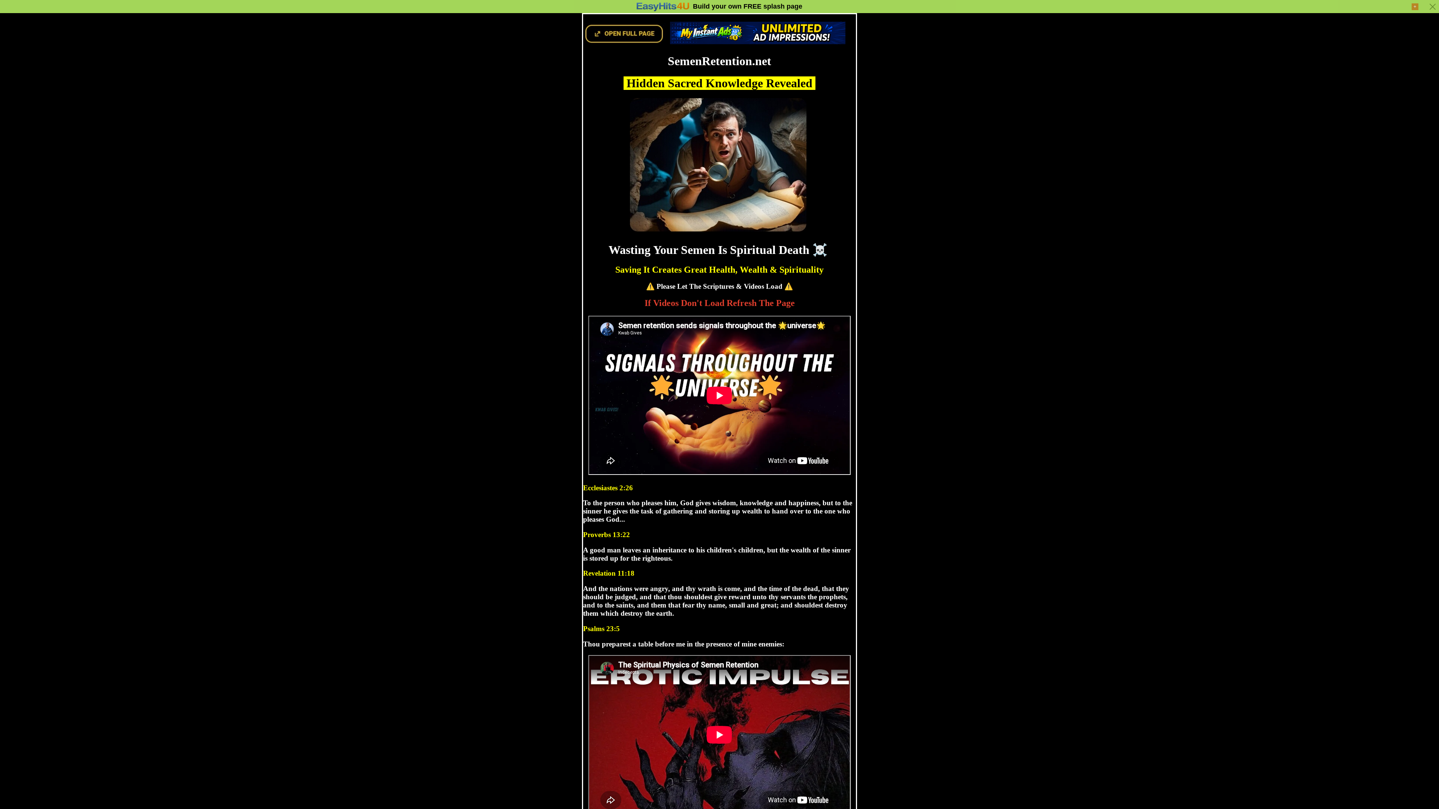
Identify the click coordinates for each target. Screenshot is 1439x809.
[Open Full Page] (624, 41)
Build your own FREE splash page (747, 6)
